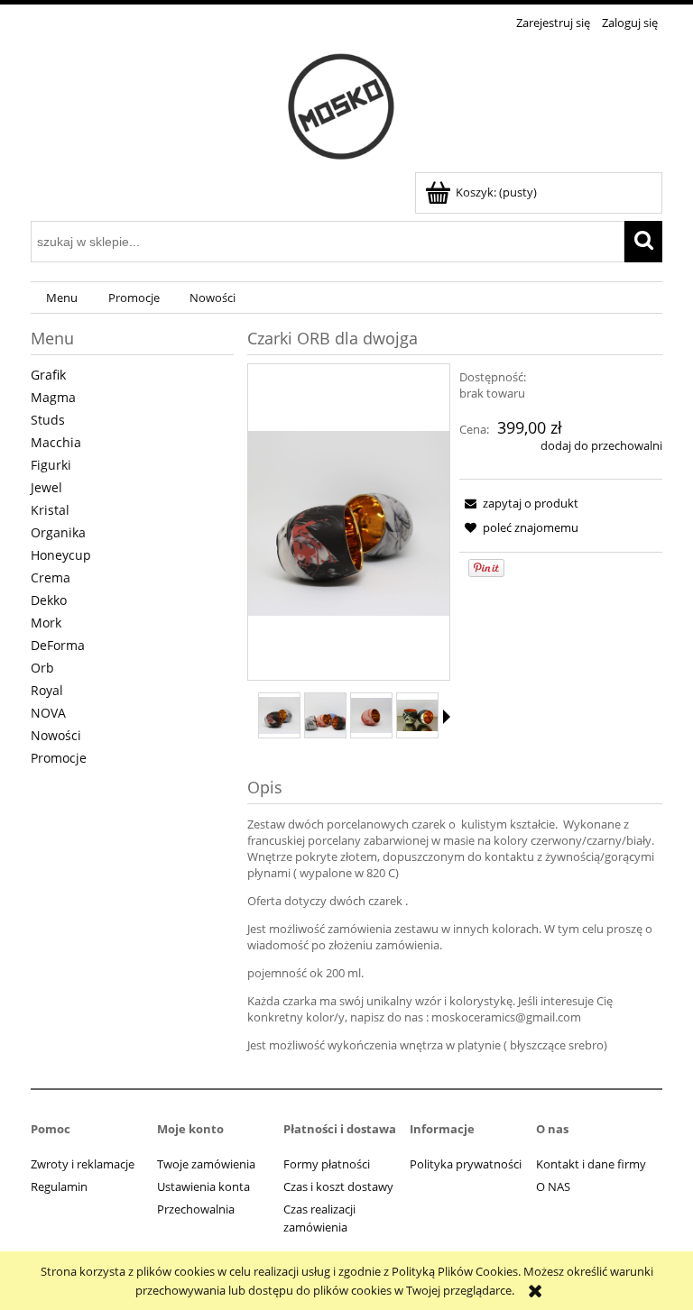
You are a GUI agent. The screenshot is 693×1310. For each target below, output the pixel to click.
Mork (46, 622)
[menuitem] (62, 298)
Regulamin (59, 1186)
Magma (53, 397)
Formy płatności (326, 1164)
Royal (47, 690)
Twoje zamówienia (206, 1164)
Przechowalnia (196, 1209)
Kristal (50, 509)
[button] (446, 717)
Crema (50, 577)
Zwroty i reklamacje (82, 1164)
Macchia (56, 442)
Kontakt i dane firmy (591, 1164)
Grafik (48, 374)
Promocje (59, 757)
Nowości (56, 735)
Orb (42, 667)
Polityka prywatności (466, 1164)
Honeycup (61, 554)
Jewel (46, 487)
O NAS (553, 1186)
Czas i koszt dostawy (338, 1186)
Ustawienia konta (203, 1186)
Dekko (49, 600)
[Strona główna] (346, 103)
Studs (48, 419)
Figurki (51, 464)
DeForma (58, 645)
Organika (58, 532)
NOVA (48, 712)
